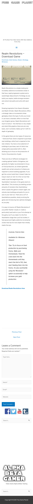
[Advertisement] (16, 21)
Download (5, 60)
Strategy (25, 60)
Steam (20, 60)
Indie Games (13, 60)
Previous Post (16, 332)
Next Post (16, 337)
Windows (5, 62)
